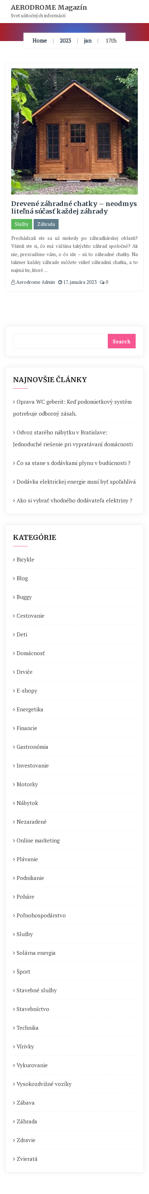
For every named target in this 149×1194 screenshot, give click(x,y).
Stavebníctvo (33, 1008)
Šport (23, 971)
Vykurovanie (32, 1065)
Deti (22, 634)
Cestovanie (30, 615)
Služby (22, 224)
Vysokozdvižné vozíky (44, 1083)
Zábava (26, 1102)
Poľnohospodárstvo (41, 915)
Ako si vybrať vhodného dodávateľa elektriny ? (74, 500)
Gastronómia (32, 746)
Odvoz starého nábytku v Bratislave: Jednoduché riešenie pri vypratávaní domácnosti (73, 438)
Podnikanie (30, 877)
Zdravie (26, 1140)
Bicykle (25, 559)
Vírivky (25, 1046)
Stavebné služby (37, 990)
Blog (22, 578)
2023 (65, 40)
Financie (27, 728)
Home (40, 40)
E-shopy (27, 690)
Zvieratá (27, 1158)
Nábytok (27, 802)
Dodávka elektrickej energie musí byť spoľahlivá (76, 481)
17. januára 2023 (79, 282)
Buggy (24, 596)
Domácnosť (31, 653)
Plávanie (27, 859)
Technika (28, 1027)
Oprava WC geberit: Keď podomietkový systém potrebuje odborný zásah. (72, 407)
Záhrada (46, 224)
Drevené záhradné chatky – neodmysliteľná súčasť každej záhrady (74, 208)
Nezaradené (32, 821)
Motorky (27, 784)
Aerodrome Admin (35, 282)
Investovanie (33, 765)
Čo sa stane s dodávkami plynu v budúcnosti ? (74, 462)
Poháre (25, 896)
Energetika (30, 709)
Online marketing (38, 840)
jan (87, 40)
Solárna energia (36, 952)
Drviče (25, 671)
